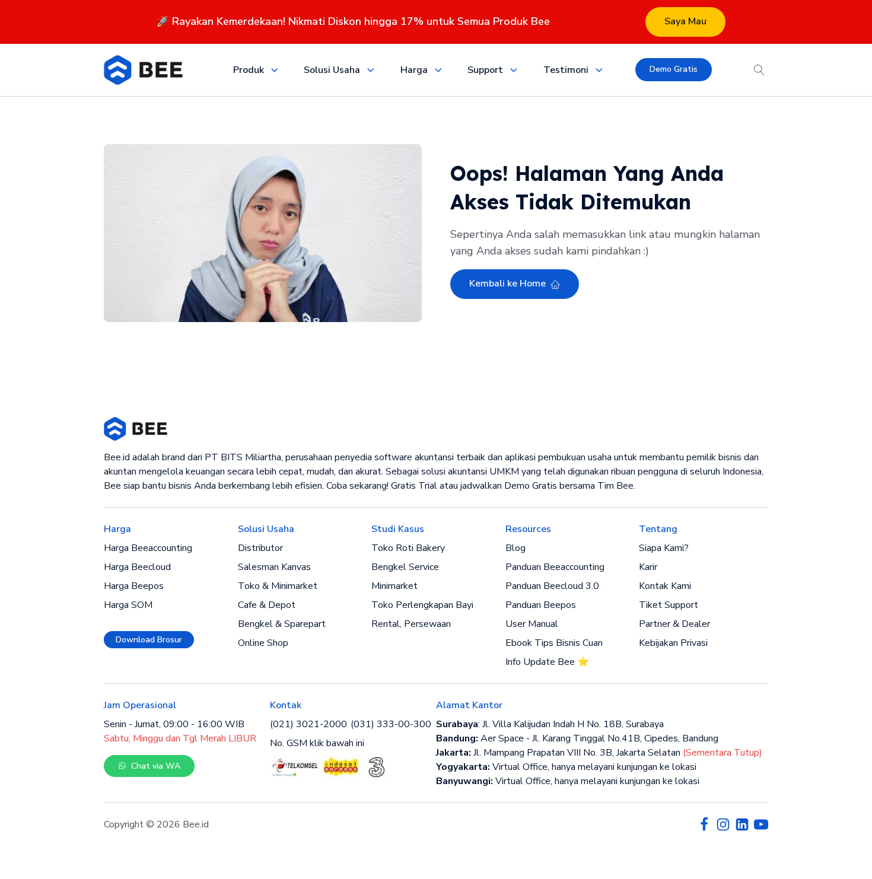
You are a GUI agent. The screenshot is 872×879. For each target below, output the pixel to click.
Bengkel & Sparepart (282, 623)
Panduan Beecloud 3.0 (552, 586)
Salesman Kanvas (274, 567)
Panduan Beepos (540, 605)
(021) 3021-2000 (308, 724)
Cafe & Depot (266, 605)
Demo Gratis (674, 69)
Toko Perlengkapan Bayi (422, 605)
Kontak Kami (665, 586)
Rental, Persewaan (411, 623)
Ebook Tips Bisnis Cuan (554, 642)
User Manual (531, 623)
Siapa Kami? (664, 548)
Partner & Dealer (674, 623)
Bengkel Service (405, 567)
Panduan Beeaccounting (554, 567)
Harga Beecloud (137, 567)
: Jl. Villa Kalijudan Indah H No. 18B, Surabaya (550, 724)
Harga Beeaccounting (148, 548)
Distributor (260, 548)
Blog (515, 548)
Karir (648, 567)
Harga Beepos (134, 586)
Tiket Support (668, 605)
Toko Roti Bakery (408, 548)
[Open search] (759, 70)
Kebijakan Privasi (673, 642)
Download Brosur (149, 639)
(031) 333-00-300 (391, 724)
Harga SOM (128, 605)
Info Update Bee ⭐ (547, 661)
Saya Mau (685, 21)
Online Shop (263, 642)
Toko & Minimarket (277, 586)
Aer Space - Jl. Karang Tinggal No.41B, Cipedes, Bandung (577, 738)
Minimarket (394, 586)
